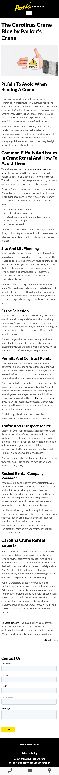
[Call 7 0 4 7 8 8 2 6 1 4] (10, 771)
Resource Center (29, 744)
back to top (52, 640)
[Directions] (49, 771)
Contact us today (10, 622)
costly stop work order (43, 398)
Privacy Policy (29, 753)
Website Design (17, 762)
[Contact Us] (30, 771)
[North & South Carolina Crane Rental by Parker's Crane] (29, 6)
